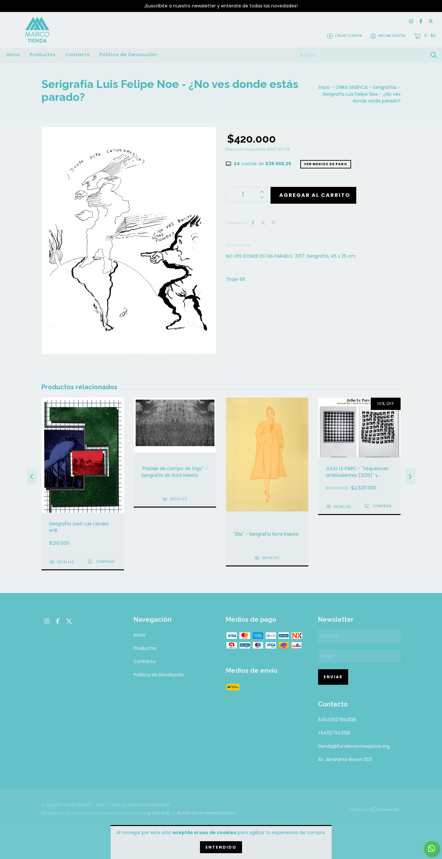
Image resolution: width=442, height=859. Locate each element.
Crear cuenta (348, 35)
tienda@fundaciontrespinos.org (354, 746)
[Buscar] (433, 55)
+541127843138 (334, 733)
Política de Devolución (128, 54)
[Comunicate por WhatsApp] (431, 848)
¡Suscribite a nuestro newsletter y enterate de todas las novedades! (221, 6)
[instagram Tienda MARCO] (411, 21)
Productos (43, 54)
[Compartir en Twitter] (263, 223)
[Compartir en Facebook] (253, 223)
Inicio (13, 54)
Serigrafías (385, 87)
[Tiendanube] (375, 810)
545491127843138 (337, 719)
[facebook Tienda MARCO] (421, 21)
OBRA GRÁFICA (352, 87)
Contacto (77, 54)
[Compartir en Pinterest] (273, 223)
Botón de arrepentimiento (206, 813)
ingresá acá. (157, 813)
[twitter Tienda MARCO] (431, 21)
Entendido (221, 847)
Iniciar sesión (391, 35)
